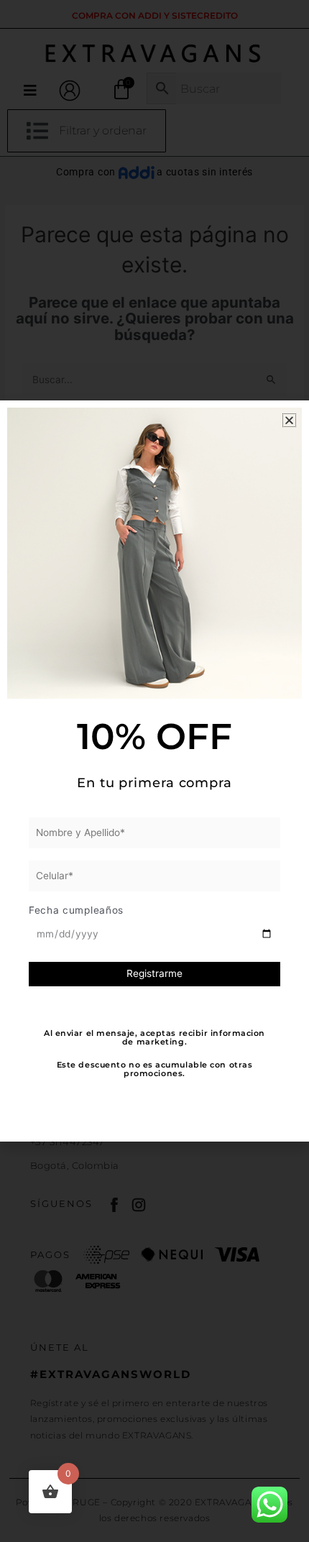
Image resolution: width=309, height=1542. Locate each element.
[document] (154, 771)
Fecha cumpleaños (76, 910)
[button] (289, 420)
